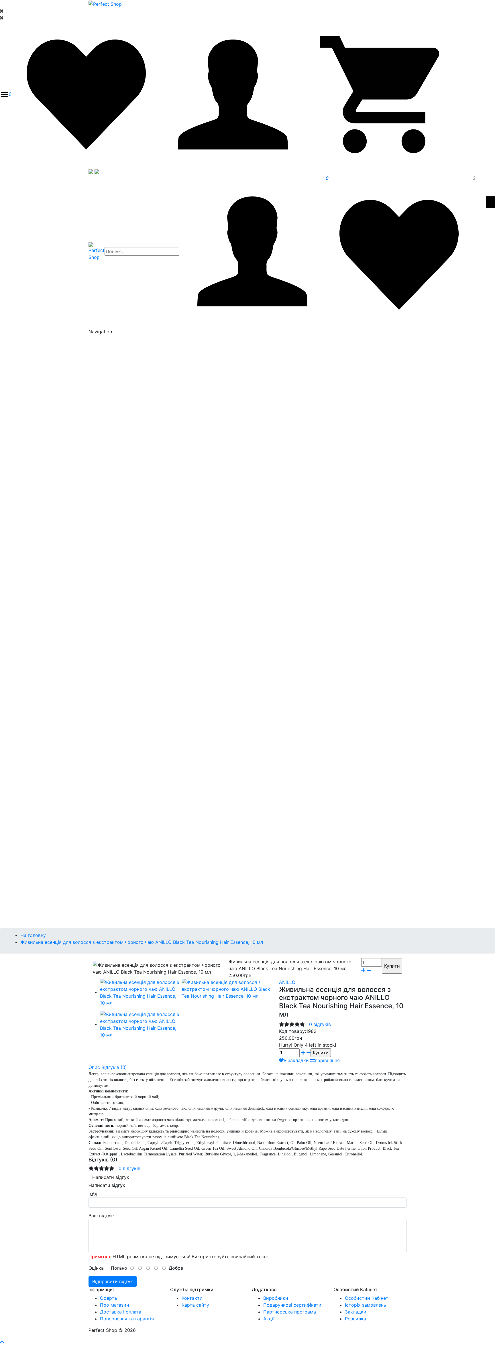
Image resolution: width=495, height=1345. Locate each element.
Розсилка (355, 1319)
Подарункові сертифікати (292, 1305)
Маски (118, 508)
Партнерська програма (289, 1312)
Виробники (275, 1298)
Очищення (123, 377)
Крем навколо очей (132, 466)
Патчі (129, 453)
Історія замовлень (365, 1305)
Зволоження (125, 643)
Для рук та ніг (127, 657)
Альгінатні (134, 522)
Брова (118, 719)
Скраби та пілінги (131, 650)
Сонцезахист (126, 542)
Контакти (192, 1298)
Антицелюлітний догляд (138, 671)
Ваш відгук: (101, 1215)
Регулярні (133, 535)
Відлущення (124, 419)
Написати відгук (110, 1177)
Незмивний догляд (132, 593)
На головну (33, 935)
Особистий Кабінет (366, 1298)
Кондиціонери (127, 579)
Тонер (118, 425)
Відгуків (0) (114, 1067)
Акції (268, 1319)
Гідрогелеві (136, 528)
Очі (115, 446)
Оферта (108, 1298)
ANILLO (287, 982)
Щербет (132, 384)
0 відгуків (320, 1024)
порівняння (327, 1060)
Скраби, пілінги (128, 599)
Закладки (355, 1312)
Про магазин (114, 1305)
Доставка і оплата (120, 1312)
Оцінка (96, 1268)
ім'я (93, 1194)
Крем (117, 432)
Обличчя (121, 739)
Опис (94, 1067)
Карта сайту (195, 1305)
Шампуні (121, 572)
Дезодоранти (126, 664)
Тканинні (132, 515)
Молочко (133, 412)
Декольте (122, 501)
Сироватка (123, 439)
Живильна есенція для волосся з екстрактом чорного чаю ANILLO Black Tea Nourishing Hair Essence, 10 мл (141, 942)
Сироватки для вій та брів (135, 487)
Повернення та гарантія (127, 1319)
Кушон (118, 712)
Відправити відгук (112, 1281)
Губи (116, 549)
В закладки (296, 1060)
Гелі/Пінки (134, 405)
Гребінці (120, 606)
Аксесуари (123, 613)
